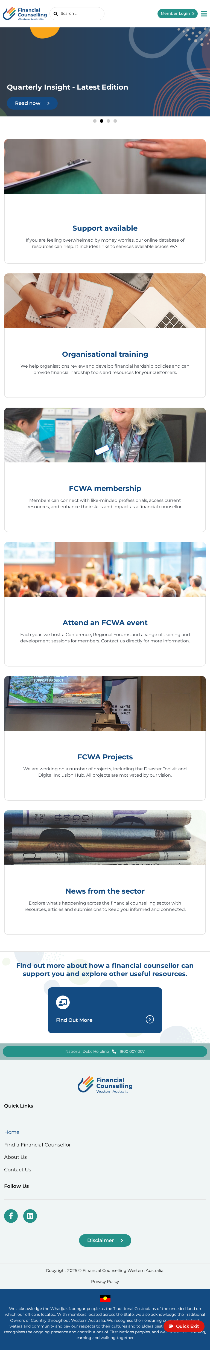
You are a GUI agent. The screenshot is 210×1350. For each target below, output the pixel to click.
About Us (15, 1157)
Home (11, 1132)
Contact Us (17, 1169)
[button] (95, 121)
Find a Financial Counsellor (37, 1145)
